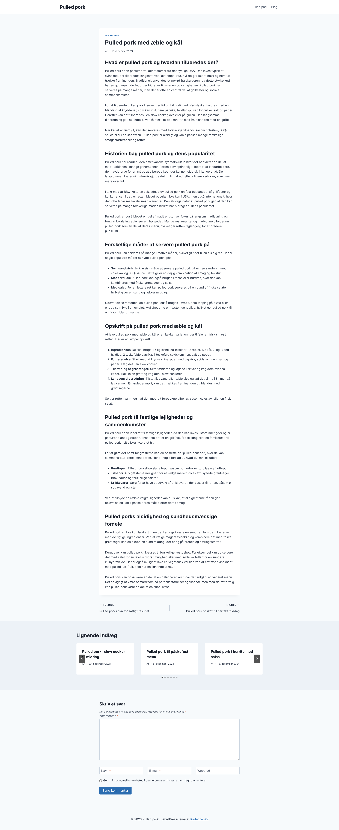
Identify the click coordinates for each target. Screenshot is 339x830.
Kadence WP (199, 819)
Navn (106, 770)
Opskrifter (112, 35)
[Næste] (257, 659)
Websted (203, 770)
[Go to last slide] (82, 659)
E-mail (155, 770)
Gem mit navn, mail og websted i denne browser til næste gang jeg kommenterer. (155, 780)
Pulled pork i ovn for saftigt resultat (124, 608)
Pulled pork (259, 7)
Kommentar (108, 716)
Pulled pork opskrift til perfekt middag (213, 608)
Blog (274, 7)
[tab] (162, 677)
